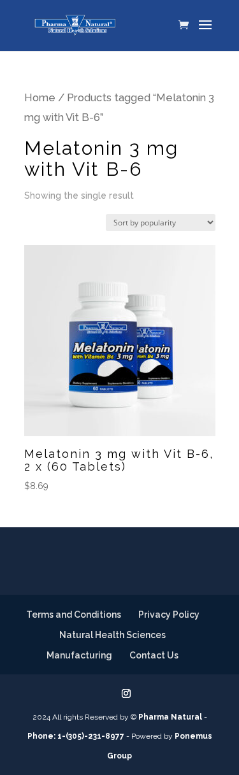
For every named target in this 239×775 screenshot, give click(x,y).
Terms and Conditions (73, 614)
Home (39, 97)
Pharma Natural (170, 717)
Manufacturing (79, 655)
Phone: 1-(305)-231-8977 (75, 736)
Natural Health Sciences (112, 635)
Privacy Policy (168, 614)
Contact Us (153, 655)
